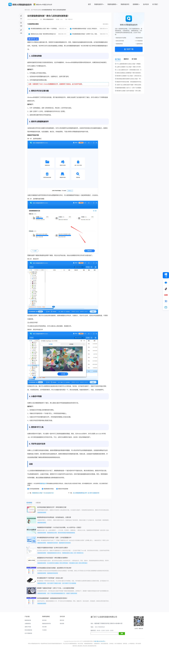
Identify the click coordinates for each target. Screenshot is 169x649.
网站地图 (90, 646)
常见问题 (44, 626)
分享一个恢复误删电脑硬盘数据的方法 (56, 593)
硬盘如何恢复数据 (63, 488)
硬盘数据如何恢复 (49, 488)
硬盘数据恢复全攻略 (52, 532)
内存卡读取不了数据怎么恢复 (54, 583)
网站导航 (94, 646)
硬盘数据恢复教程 (41, 512)
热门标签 (134, 59)
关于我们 (155, 4)
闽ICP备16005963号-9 (99, 641)
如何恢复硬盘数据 (34, 488)
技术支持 (146, 4)
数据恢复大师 (43, 483)
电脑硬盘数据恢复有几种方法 (54, 553)
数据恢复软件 (98, 4)
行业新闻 (44, 630)
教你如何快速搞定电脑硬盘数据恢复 (66, 532)
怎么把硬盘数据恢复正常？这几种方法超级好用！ (86, 493)
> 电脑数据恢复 (119, 43)
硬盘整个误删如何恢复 (71, 593)
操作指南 (44, 620)
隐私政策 (62, 623)
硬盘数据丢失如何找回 (52, 543)
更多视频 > (106, 24)
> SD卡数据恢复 (139, 40)
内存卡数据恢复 (28, 633)
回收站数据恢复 (28, 630)
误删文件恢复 (28, 626)
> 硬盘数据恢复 (139, 37)
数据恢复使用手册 (46, 623)
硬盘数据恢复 (74, 46)
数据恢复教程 (112, 4)
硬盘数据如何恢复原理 (52, 573)
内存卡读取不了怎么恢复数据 (69, 583)
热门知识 (118, 59)
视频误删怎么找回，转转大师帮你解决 (78, 563)
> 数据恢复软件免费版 (120, 37)
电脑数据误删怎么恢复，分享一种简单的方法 (72, 553)
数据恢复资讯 (125, 4)
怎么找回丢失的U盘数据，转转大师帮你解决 (57, 563)
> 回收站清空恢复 (119, 40)
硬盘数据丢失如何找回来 (65, 543)
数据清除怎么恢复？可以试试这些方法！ (43, 493)
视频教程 (135, 4)
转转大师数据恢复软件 (48, 19)
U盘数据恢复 (28, 623)
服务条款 (62, 620)
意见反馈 (85, 646)
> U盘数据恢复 (139, 43)
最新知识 (126, 59)
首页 (89, 4)
